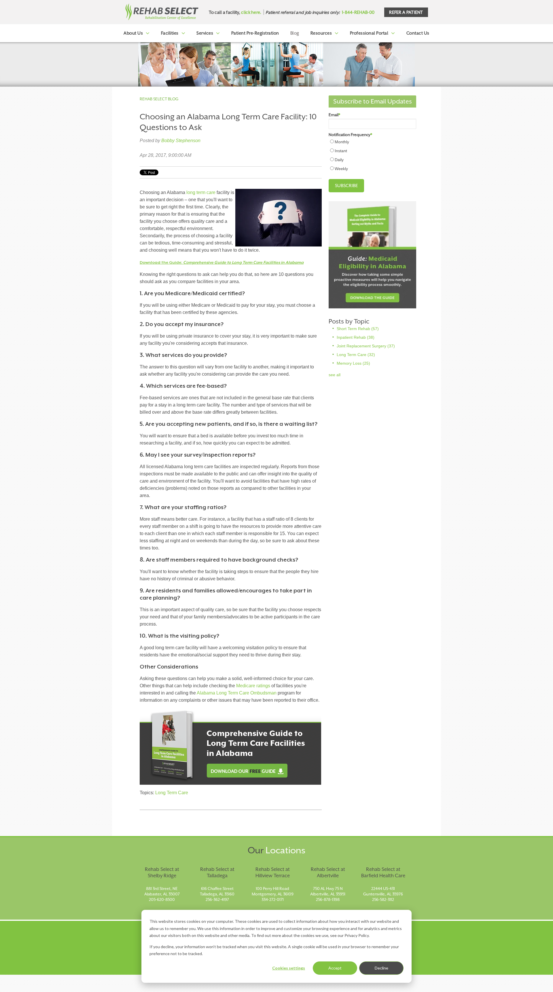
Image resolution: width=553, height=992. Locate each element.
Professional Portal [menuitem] (369, 33)
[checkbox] (372, 155)
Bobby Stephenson (180, 140)
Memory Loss (353, 363)
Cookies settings (288, 967)
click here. (251, 12)
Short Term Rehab (358, 328)
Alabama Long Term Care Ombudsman (236, 692)
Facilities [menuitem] (170, 33)
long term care (200, 192)
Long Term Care (171, 792)
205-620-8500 (162, 899)
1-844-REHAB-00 (358, 12)
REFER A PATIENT (406, 12)
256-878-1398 (328, 899)
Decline (381, 967)
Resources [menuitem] (321, 33)
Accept (335, 967)
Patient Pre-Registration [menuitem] (255, 33)
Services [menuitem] (204, 33)
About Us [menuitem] (133, 33)
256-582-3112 (383, 899)
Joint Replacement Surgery (366, 346)
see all (334, 374)
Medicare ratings (253, 685)
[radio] (372, 142)
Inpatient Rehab (355, 337)
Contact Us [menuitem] (417, 33)
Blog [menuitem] (294, 33)
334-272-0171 (273, 899)
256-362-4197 (217, 899)
